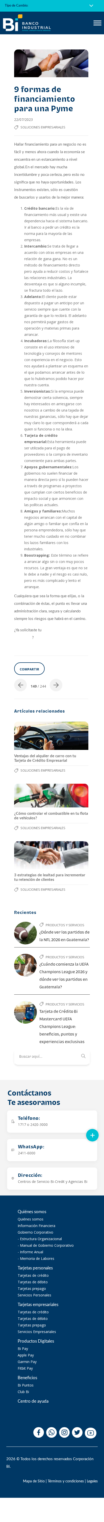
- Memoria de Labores (36, 1258)
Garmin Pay (27, 1361)
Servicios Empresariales (37, 1331)
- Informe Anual (30, 1251)
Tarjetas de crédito (33, 1275)
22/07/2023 (23, 119)
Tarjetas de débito (33, 1282)
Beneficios (27, 1378)
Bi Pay (23, 1348)
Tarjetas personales (35, 1268)
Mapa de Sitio (34, 1481)
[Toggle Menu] (97, 22)
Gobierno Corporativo (35, 1232)
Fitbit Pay (25, 1368)
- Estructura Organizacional (40, 1238)
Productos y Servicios (65, 925)
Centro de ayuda (33, 1401)
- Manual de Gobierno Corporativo (46, 1245)
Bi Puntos (26, 1385)
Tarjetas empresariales (38, 1304)
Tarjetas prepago (32, 1288)
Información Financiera (36, 1225)
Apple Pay (26, 1355)
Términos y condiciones (66, 1481)
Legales (92, 1481)
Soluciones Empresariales (42, 127)
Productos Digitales (36, 1341)
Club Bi (23, 1391)
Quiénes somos (32, 1212)
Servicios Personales (34, 1295)
